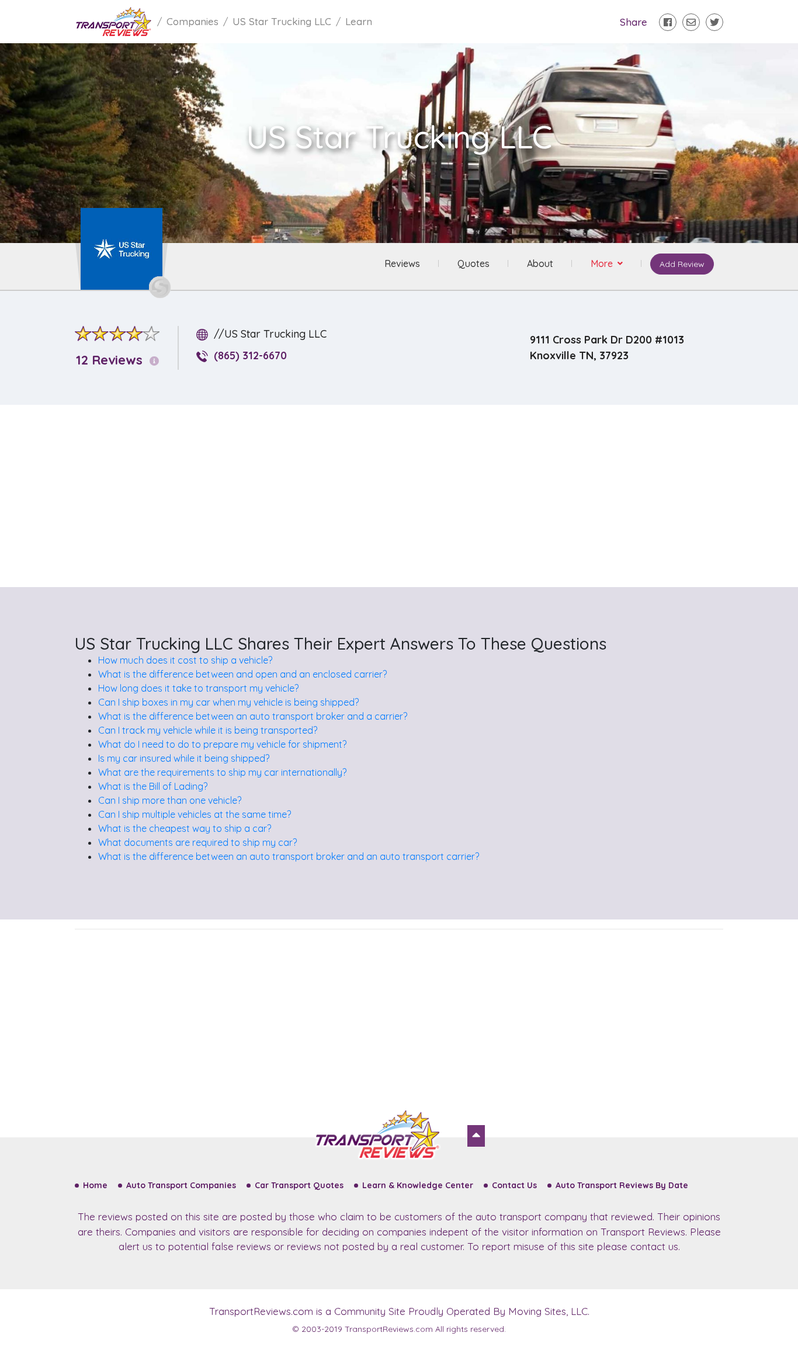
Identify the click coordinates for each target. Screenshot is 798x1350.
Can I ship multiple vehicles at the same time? (194, 814)
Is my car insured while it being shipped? (183, 758)
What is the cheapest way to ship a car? (184, 828)
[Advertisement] (408, 496)
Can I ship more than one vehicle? (169, 800)
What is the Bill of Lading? (152, 786)
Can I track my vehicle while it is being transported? (207, 730)
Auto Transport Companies (181, 1185)
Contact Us (514, 1185)
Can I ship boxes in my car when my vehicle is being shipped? (228, 702)
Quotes (473, 263)
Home (95, 1185)
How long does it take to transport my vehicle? (198, 688)
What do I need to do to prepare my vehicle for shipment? (222, 744)
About (540, 263)
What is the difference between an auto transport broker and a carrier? (252, 716)
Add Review (682, 264)
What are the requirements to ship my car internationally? (222, 772)
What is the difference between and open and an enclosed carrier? (242, 674)
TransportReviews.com (261, 1311)
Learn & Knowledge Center (417, 1185)
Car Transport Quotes (299, 1185)
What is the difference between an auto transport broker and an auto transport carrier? (288, 856)
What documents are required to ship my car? (197, 842)
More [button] (603, 263)
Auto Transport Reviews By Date (622, 1185)
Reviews (402, 263)
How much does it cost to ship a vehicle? (185, 660)
